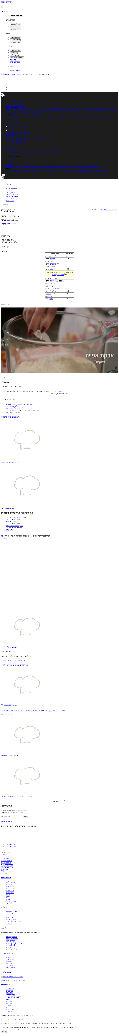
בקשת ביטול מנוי (7, 867)
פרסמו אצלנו (5, 852)
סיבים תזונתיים (55, 288)
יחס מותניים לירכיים (13, 150)
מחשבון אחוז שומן (21, 152)
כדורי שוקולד (10, 995)
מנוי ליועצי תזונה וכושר (9, 846)
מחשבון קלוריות (56, 150)
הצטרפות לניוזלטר (12, 194)
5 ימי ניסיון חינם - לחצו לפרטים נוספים (19, 144)
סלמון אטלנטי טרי (12, 406)
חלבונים (52, 259)
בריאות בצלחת (105, 171)
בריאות (81, 167)
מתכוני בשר (30, 110)
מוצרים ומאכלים (107, 210)
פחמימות (53, 261)
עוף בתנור (9, 1005)
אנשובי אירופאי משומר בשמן (16, 517)
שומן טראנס (54, 281)
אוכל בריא (39, 116)
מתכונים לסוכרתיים (28, 112)
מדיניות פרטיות (6, 861)
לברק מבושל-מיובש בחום (14, 408)
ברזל (51, 299)
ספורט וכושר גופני (50, 167)
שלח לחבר (6, 224)
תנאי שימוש (10, 859)
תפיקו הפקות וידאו (7, 1019)
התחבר (9, 66)
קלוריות (54, 256)
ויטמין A (48, 291)
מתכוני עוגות (88, 110)
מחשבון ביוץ (10, 160)
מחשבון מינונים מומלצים (36, 152)
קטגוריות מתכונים (6, 878)
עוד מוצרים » (10, 530)
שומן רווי (53, 278)
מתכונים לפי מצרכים (60, 116)
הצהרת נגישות (15, 62)
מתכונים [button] (21, 106)
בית (116, 210)
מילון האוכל (10, 136)
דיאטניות (9, 957)
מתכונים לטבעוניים (68, 110)
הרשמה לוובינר (11, 199)
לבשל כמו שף (70, 171)
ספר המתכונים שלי (95, 116)
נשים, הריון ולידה (38, 167)
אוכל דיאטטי (47, 116)
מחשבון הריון (10, 158)
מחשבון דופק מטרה (27, 150)
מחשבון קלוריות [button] (22, 140)
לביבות (8, 1007)
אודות (3, 850)
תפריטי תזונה (47, 138)
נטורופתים (9, 961)
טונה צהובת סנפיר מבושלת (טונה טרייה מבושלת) (23, 410)
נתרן (51, 286)
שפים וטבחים (10, 963)
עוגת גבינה (9, 993)
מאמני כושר (10, 965)
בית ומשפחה (88, 167)
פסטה (45, 110)
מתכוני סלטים (111, 110)
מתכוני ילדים (21, 110)
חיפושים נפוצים (5, 984)
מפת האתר (5, 854)
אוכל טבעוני (10, 893)
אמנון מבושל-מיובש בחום (14, 526)
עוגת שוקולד (10, 989)
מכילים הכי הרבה (12, 138)
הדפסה (14, 224)
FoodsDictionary (6, 821)
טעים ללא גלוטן (94, 171)
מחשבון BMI (10, 152)
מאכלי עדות (30, 116)
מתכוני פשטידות (99, 110)
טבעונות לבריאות (82, 171)
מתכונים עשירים (73, 116)
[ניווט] (2, 93)
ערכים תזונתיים (36, 138)
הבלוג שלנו (4, 869)
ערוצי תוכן (9, 165)
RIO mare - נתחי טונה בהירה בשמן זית (19, 404)
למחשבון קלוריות (58, 275)
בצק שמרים (10, 1009)
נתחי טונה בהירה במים (13, 412)
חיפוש (8, 184)
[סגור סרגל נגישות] (2, 6)
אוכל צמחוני (80, 110)
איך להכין (96, 167)
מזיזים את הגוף (35, 171)
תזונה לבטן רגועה (59, 171)
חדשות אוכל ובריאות (13, 167)
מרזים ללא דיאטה (46, 171)
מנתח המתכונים (108, 116)
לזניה (7, 999)
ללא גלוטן (9, 903)
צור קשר (13, 60)
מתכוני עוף (39, 110)
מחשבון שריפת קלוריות (42, 150)
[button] (12, 106)
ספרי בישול (22, 116)
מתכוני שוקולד (11, 901)
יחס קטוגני (65, 394)
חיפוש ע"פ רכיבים (24, 138)
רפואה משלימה (62, 167)
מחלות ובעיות (73, 167)
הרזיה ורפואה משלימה (21, 171)
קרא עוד (6, 391)
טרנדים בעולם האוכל (13, 112)
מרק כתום (9, 1003)
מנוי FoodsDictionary (13, 70)
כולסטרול (53, 283)
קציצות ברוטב (10, 192)
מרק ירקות (9, 991)
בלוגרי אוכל (10, 959)
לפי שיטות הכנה (11, 118)
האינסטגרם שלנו (11, 188)
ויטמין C (48, 294)
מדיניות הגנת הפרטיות (9, 1029)
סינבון (8, 190)
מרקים (14, 110)
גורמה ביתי (9, 171)
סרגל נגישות (10, 201)
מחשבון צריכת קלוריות (53, 152)
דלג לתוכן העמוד (7, 2)
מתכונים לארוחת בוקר (13, 997)
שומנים (52, 269)
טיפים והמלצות (26, 167)
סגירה (4, 1032)
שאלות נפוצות (6, 856)
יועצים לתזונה (10, 968)
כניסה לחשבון (12, 101)
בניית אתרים (19, 1019)
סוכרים (52, 264)
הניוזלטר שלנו (6, 806)
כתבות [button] (12, 163)
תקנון (3, 859)
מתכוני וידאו (84, 116)
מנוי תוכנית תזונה (7, 865)
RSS (2, 871)
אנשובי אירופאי (11, 521)
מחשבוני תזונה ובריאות (14, 148)
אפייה (59, 110)
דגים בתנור (9, 1012)
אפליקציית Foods (12, 122)
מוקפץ (54, 110)
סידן (51, 296)
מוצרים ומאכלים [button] (23, 134)
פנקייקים (9, 1001)
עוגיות (50, 110)
